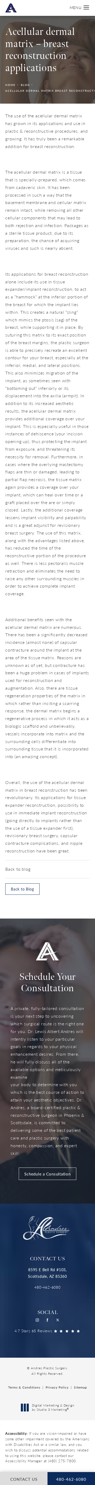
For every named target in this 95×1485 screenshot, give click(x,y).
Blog (25, 85)
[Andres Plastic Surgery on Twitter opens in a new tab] (58, 1320)
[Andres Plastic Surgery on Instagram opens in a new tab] (37, 1320)
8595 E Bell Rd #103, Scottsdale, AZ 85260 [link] (47, 1273)
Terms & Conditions (24, 1387)
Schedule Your (47, 982)
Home (10, 85)
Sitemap (80, 1387)
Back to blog (18, 869)
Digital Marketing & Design (53, 1407)
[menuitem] (37, 1320)
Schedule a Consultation (47, 1174)
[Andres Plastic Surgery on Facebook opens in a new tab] (47, 1320)
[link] (47, 1287)
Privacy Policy (57, 1387)
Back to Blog (22, 889)
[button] (86, 8)
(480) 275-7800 (62, 1460)
